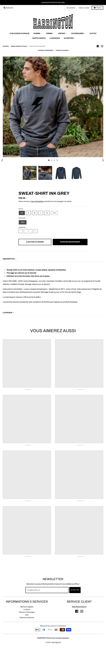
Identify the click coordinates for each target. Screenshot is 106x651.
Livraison (26, 609)
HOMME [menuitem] (36, 33)
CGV (27, 615)
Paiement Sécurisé (27, 618)
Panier (98, 8)
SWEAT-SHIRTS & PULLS (19, 46)
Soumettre (75, 590)
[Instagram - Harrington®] (102, 46)
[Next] (103, 160)
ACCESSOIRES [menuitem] (77, 33)
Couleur (21, 218)
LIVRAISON (7, 313)
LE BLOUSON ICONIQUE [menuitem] (19, 33)
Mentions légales (26, 607)
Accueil (6, 46)
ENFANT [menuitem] (61, 33)
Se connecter (71, 8)
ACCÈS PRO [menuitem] (69, 38)
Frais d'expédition (37, 201)
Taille (20, 209)
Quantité (22, 227)
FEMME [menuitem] (49, 33)
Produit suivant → (63, 50)
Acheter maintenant (70, 242)
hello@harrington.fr (79, 607)
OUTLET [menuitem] (93, 33)
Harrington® (56, 642)
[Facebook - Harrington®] (98, 46)
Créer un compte (84, 8)
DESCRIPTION (9, 259)
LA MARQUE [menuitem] (55, 38)
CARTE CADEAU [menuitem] (39, 38)
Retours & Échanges (27, 612)
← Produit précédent (45, 50)
